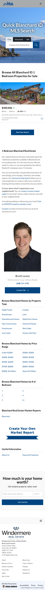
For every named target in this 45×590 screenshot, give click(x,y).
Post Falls (5, 570)
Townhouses (7, 314)
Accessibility (24, 585)
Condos (25, 310)
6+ (23, 400)
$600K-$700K (28, 362)
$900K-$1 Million (9, 371)
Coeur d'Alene (27, 563)
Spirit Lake (5, 576)
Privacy (40, 585)
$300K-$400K (7, 357)
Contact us (6, 209)
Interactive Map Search (21, 178)
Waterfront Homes (30, 319)
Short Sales (26, 328)
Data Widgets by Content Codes (32, 588)
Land (24, 314)
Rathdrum (26, 570)
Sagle (4, 573)
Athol (4, 560)
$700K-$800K (7, 366)
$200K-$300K (28, 352)
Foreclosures (7, 328)
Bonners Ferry (7, 563)
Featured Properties (30, 455)
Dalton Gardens (7, 567)
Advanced (19, 39)
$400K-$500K (28, 357)
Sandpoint (26, 573)
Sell (27, 39)
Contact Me (21, 290)
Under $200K (7, 352)
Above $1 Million (29, 371)
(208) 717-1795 (22, 283)
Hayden (25, 567)
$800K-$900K (28, 366)
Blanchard (6, 416)
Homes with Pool (29, 333)
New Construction (9, 324)
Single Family (7, 310)
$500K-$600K (7, 362)
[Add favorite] (42, 119)
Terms (33, 585)
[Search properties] (36, 45)
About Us (5, 455)
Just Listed (6, 333)
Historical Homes (29, 324)
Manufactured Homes (10, 319)
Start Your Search (22, 132)
